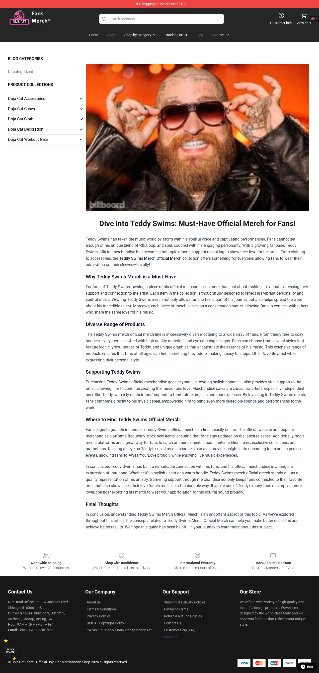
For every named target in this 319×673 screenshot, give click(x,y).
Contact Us (172, 623)
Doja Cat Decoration (25, 129)
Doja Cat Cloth (20, 119)
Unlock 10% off (10, 651)
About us (94, 602)
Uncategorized (20, 71)
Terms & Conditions (102, 609)
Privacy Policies (99, 616)
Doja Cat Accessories (26, 98)
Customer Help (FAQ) (180, 630)
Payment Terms (176, 609)
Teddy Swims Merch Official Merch (150, 258)
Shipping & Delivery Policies (185, 602)
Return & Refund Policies (183, 616)
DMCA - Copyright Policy (105, 623)
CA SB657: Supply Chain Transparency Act (119, 630)
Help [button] (310, 667)
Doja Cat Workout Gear (28, 139)
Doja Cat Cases (21, 108)
